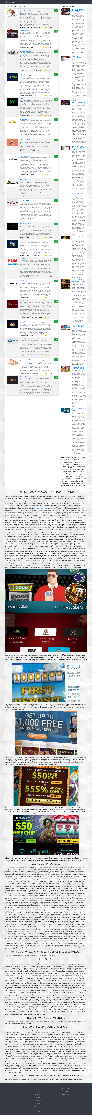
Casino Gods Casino (25, 51)
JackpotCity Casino (25, 30)
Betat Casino (23, 377)
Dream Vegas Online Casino (27, 241)
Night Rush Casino (25, 74)
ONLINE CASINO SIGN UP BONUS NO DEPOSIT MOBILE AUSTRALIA (78, 327)
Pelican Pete (38, 1094)
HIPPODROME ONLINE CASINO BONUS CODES (78, 101)
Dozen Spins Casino (42, 508)
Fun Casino (23, 258)
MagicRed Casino (24, 200)
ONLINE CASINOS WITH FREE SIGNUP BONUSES (78, 237)
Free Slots (22, 2)
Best (17, 2)
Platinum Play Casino (25, 10)
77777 (36, 1086)
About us (64, 1086)
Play (55, 11)
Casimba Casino (24, 119)
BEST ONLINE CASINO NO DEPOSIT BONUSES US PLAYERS (78, 10)
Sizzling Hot (38, 1097)
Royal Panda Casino (25, 223)
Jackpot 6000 (38, 1109)
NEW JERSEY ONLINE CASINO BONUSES (77, 194)
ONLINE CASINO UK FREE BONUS (79, 409)
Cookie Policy (65, 1092)
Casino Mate (10, 2)
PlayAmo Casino (24, 156)
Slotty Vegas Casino (25, 359)
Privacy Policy (65, 1094)
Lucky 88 (37, 1106)
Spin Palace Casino (25, 321)
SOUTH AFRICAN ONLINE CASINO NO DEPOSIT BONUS (79, 148)
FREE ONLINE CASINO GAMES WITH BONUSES (78, 367)
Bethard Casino (24, 280)
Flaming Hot (38, 1089)
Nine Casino (72, 538)
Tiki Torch (37, 1092)
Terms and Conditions (68, 1089)
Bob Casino (23, 179)
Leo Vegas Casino (25, 139)
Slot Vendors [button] (29, 2)
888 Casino (23, 99)
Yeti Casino (23, 339)
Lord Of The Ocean (40, 1112)
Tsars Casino (10, 534)
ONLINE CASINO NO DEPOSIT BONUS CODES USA (78, 281)
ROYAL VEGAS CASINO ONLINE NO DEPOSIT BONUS (78, 58)
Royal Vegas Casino (25, 301)
